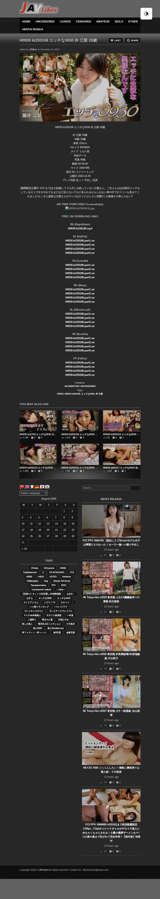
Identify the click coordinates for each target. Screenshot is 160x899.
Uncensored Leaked (41, 589)
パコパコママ (60, 606)
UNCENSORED (45, 21)
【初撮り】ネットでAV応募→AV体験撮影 (41, 594)
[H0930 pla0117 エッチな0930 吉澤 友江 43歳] (122, 454)
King (46, 581)
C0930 (63, 568)
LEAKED (65, 21)
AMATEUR (103, 21)
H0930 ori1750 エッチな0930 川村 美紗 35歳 (43, 434)
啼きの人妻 (47, 619)
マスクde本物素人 (32, 615)
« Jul (24, 548)
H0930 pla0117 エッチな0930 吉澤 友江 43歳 (127, 467)
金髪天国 (70, 632)
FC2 (72, 572)
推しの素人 (27, 624)
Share (134, 40)
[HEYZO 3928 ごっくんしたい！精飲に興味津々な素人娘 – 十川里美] (111, 748)
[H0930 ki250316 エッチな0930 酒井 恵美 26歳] (80, 421)
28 (56, 536)
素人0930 (37, 628)
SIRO (63, 585)
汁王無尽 (70, 624)
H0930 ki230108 (72, 394)
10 (23, 523)
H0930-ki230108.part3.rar (80, 248)
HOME (26, 21)
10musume (49, 568)
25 (31, 536)
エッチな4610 (63, 598)
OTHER (133, 21)
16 (73, 523)
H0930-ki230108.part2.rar (80, 244)
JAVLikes (44, 870)
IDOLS (119, 21)
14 (56, 523)
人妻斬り (32, 619)
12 (39, 523)
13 (48, 523)
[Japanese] (42, 487)
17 (23, 529)
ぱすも (30, 598)
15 (64, 523)
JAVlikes (33, 49)
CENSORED (83, 21)
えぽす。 (71, 594)
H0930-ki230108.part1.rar (80, 240)
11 (31, 523)
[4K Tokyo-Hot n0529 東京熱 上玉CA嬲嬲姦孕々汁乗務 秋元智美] (111, 578)
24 (23, 536)
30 (73, 536)
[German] (37, 487)
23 (73, 529)
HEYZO (53, 576)
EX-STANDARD (56, 572)
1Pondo (34, 568)
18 (31, 529)
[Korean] (47, 487)
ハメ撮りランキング (39, 606)
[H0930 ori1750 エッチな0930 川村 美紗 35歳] (38, 421)
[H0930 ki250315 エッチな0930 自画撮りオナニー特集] (122, 421)
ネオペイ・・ (67, 602)
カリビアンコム (30, 602)
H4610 (41, 576)
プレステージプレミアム (61, 611)
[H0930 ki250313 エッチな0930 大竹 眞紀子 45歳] (38, 454)
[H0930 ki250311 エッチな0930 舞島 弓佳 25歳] (80, 454)
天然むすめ (63, 619)
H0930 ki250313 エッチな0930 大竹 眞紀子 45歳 (45, 467)
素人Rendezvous (55, 628)
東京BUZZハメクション (49, 624)
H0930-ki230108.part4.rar (80, 252)
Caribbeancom (30, 572)
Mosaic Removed (61, 581)
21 (56, 529)
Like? (118, 40)
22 (64, 529)
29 (64, 536)
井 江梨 (99, 394)
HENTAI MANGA (32, 29)
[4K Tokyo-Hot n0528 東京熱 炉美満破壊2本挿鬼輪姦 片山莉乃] (111, 635)
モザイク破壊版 (53, 615)
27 (48, 536)
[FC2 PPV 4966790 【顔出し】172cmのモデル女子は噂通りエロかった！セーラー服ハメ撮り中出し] (111, 521)
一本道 (70, 615)
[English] (27, 487)
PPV (54, 585)
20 (48, 529)
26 (39, 536)
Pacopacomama (38, 585)
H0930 (60, 394)
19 (39, 529)
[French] (32, 487)
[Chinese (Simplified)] (22, 487)
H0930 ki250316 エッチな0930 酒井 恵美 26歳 (86, 434)
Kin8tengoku (32, 581)
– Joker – (60, 589)
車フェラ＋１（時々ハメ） (35, 632)
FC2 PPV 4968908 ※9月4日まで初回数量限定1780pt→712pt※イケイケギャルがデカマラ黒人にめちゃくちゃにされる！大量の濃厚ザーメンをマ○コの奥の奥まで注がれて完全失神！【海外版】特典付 (111, 832)
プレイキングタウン (34, 611)
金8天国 (57, 632)
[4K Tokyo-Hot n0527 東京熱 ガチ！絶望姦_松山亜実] (111, 692)
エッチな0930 (88, 394)
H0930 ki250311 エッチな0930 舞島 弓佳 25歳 (86, 467)
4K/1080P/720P (72, 386)
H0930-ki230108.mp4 (80, 228)
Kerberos (66, 576)
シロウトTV (49, 602)
